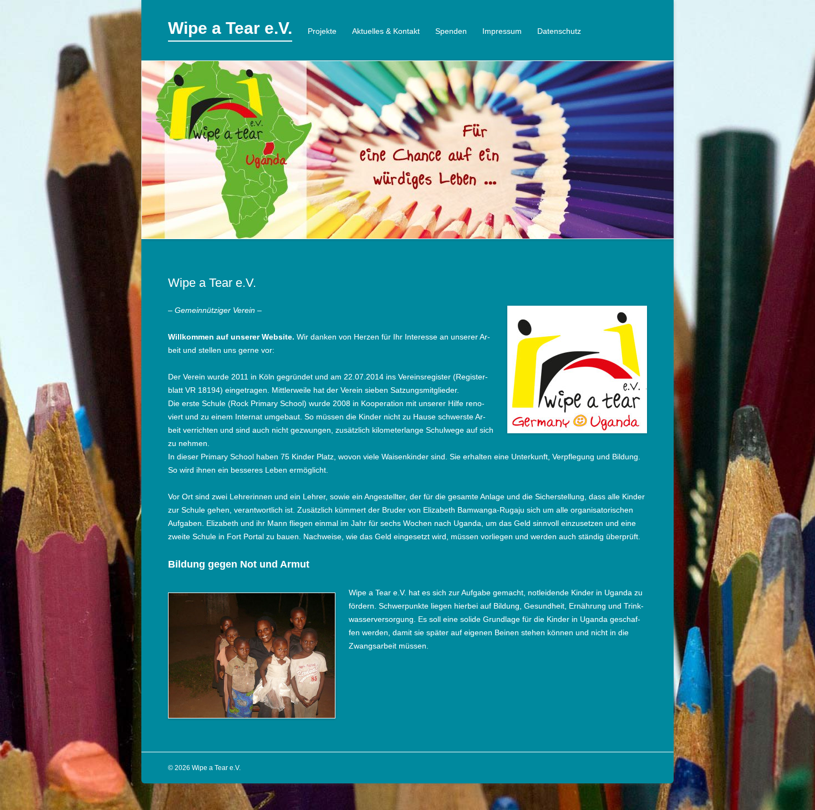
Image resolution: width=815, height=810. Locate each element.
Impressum (502, 31)
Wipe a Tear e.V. (230, 28)
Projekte (322, 31)
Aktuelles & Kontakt (386, 31)
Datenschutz (559, 31)
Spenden (451, 31)
